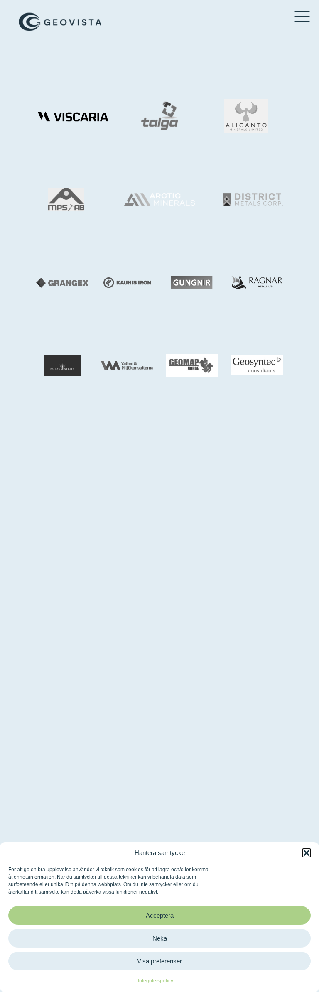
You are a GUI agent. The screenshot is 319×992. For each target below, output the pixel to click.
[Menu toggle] (302, 17)
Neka (159, 938)
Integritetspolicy (155, 981)
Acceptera (160, 915)
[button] (306, 853)
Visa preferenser (159, 961)
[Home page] (60, 21)
